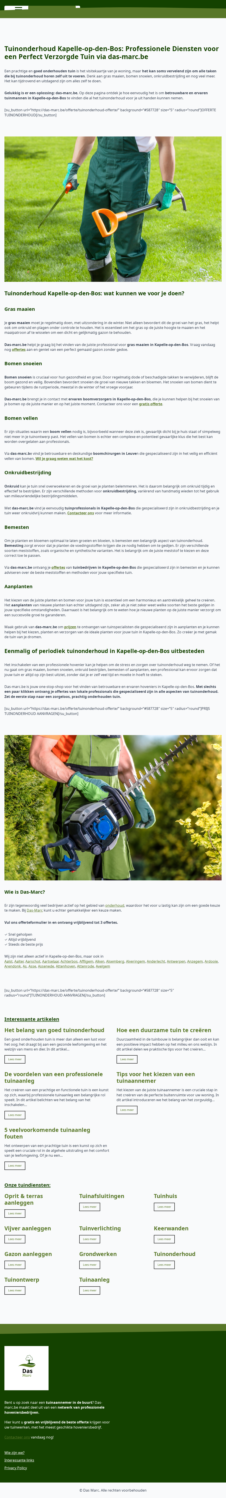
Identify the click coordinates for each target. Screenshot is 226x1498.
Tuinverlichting (100, 1228)
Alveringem (135, 961)
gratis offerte (150, 403)
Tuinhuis (165, 1196)
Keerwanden (171, 1228)
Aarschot (32, 961)
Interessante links (19, 1460)
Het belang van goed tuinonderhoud (54, 1030)
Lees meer (15, 1059)
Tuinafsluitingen (101, 1196)
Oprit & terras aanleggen (23, 1199)
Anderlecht (156, 961)
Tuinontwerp (21, 1279)
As (25, 966)
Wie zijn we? (14, 1452)
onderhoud (114, 905)
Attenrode (85, 966)
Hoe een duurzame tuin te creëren (164, 1030)
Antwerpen (176, 961)
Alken (99, 961)
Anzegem (195, 961)
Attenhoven (65, 966)
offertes (19, 349)
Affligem (86, 961)
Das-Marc (35, 910)
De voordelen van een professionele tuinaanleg (53, 1077)
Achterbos (69, 961)
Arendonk (12, 966)
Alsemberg (115, 961)
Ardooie (211, 961)
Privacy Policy (15, 1467)
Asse (32, 966)
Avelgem (103, 966)
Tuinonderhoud (175, 1254)
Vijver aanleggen (27, 1228)
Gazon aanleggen (28, 1254)
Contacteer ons (17, 1437)
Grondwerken (98, 1254)
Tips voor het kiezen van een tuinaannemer (156, 1077)
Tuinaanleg (94, 1279)
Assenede (46, 966)
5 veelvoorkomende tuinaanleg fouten (47, 1133)
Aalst (8, 961)
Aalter (19, 961)
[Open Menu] (18, 9)
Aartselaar (50, 961)
